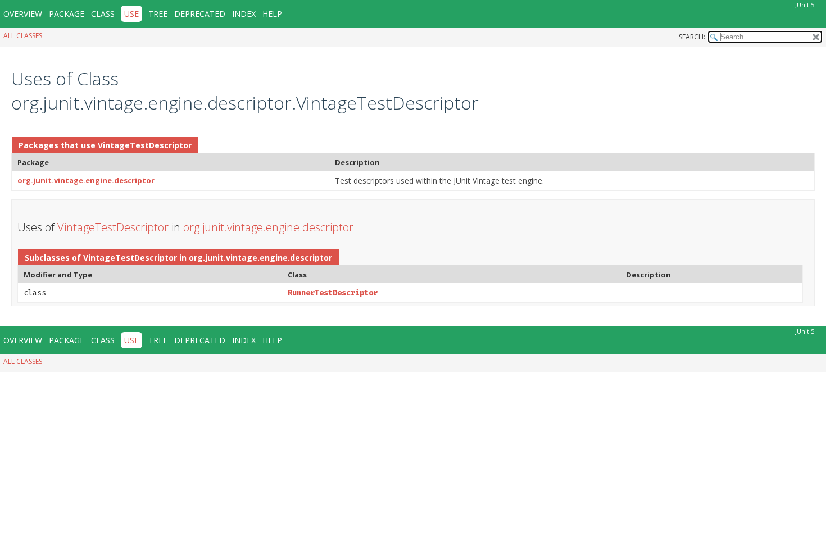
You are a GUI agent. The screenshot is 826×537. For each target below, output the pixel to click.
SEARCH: (692, 37)
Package (66, 13)
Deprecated (199, 13)
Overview (22, 13)
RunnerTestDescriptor (333, 293)
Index (244, 13)
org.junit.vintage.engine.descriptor (86, 180)
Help (272, 13)
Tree (157, 13)
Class (103, 13)
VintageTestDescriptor (145, 145)
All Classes (22, 35)
